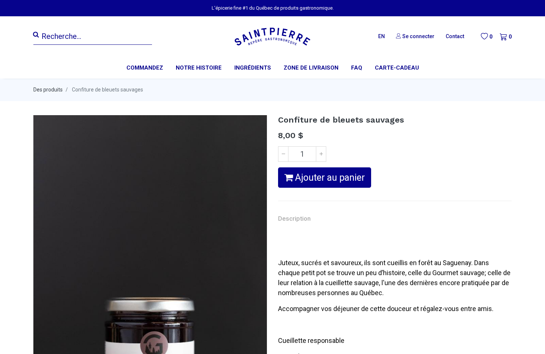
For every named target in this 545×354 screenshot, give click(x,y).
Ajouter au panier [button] (329, 177)
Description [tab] (294, 218)
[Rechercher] (36, 35)
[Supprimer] (283, 154)
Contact (455, 36)
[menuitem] (198, 68)
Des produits (48, 90)
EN (381, 36)
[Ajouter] (321, 154)
